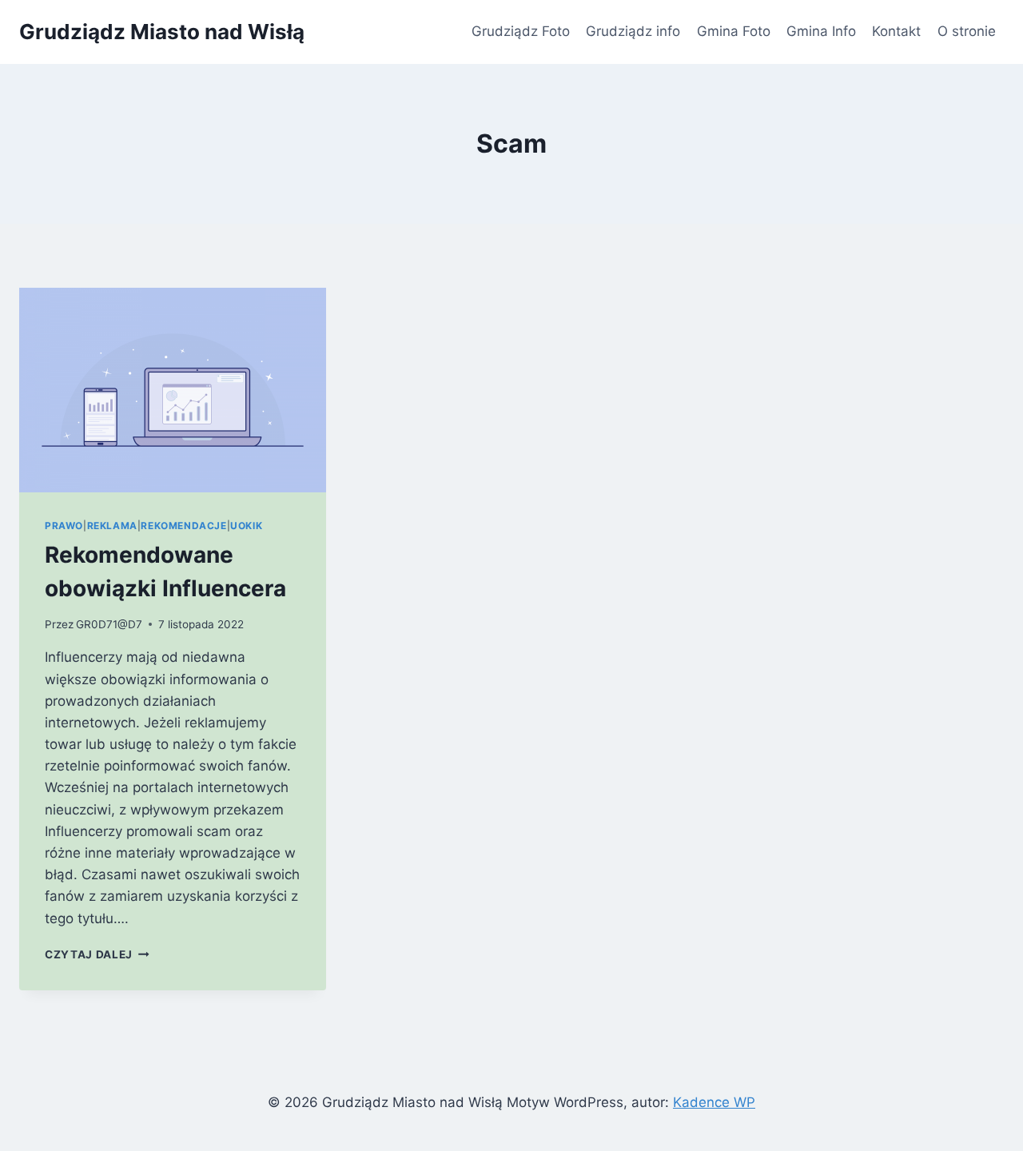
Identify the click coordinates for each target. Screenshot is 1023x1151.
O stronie (966, 31)
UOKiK (246, 526)
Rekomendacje (183, 526)
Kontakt (896, 31)
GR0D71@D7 (109, 624)
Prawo (64, 526)
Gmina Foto (733, 31)
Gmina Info (821, 31)
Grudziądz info (633, 31)
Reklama (112, 526)
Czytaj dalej (97, 954)
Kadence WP (714, 1102)
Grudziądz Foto (521, 31)
